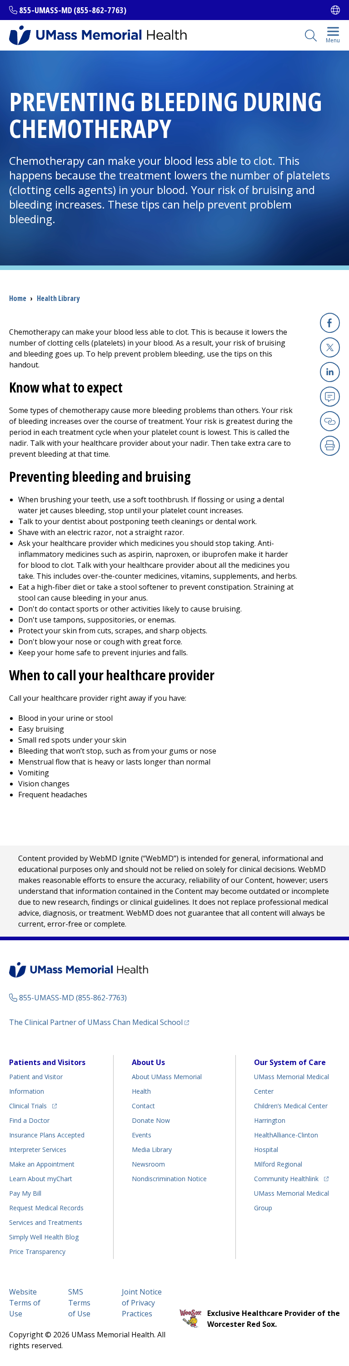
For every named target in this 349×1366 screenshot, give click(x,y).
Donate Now (151, 1120)
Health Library (58, 298)
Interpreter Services (37, 1149)
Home (17, 298)
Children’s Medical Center (291, 1105)
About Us (148, 1062)
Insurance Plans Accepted (47, 1135)
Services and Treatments (45, 1222)
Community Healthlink (286, 1178)
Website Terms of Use (24, 1303)
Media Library (152, 1149)
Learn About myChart (40, 1178)
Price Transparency (37, 1251)
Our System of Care (290, 1062)
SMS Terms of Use (79, 1303)
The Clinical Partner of (99, 1022)
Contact (143, 1105)
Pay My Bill (25, 1193)
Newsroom (148, 1164)
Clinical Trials (33, 1105)
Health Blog (44, 1237)
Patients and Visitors (47, 1062)
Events (141, 1135)
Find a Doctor (29, 1120)
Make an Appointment (42, 1164)
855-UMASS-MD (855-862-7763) (72, 10)
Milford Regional (278, 1164)
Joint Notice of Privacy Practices (142, 1303)
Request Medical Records (46, 1207)
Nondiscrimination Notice (169, 1178)
